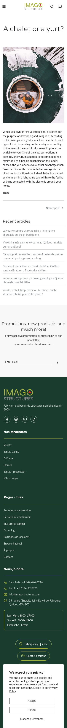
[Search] (52, 6)
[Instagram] (16, 419)
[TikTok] (34, 419)
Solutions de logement (16, 536)
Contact (8, 556)
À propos (9, 550)
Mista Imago (11, 478)
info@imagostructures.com (24, 594)
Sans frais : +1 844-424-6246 (26, 582)
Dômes (8, 465)
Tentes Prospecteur (14, 471)
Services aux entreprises (17, 510)
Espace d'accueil (13, 543)
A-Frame (8, 458)
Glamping (9, 530)
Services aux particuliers (17, 517)
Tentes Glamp (11, 451)
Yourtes (8, 445)
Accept (32, 700)
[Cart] (60, 6)
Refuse (32, 709)
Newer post (52, 208)
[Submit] (57, 363)
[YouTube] (25, 419)
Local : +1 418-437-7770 (23, 588)
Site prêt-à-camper (14, 523)
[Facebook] (7, 419)
